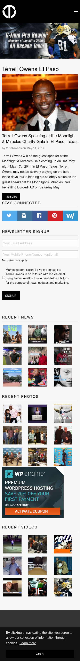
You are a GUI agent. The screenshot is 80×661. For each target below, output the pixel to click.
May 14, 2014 (36, 148)
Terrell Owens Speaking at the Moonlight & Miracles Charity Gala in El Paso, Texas (40, 138)
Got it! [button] (40, 653)
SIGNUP (10, 295)
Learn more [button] (27, 643)
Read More (11, 196)
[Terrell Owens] (9, 11)
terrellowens (14, 148)
